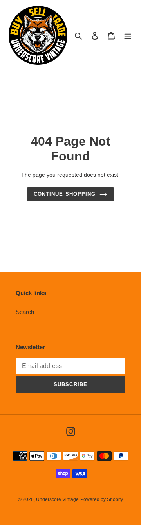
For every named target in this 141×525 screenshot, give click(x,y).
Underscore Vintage (57, 499)
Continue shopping (65, 194)
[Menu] (127, 35)
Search (25, 311)
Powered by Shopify (101, 499)
